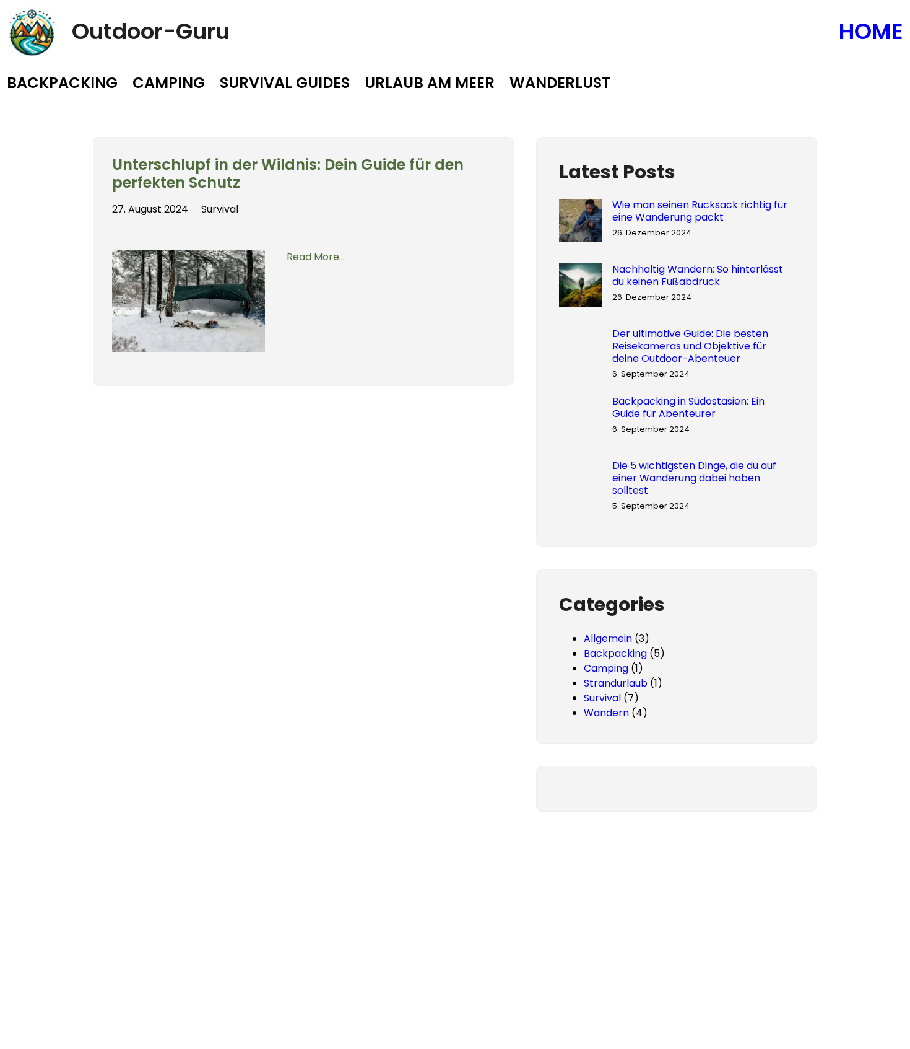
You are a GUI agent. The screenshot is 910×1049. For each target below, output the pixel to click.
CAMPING (168, 82)
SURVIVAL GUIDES (285, 82)
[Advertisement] (455, 958)
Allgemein (608, 638)
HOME (871, 31)
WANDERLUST (559, 82)
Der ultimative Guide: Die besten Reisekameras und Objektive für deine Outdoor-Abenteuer (690, 346)
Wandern (606, 713)
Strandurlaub (616, 683)
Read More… (316, 257)
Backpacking (615, 653)
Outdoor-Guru (151, 31)
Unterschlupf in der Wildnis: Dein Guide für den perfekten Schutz (288, 174)
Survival (219, 209)
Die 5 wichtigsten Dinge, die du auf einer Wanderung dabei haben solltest (694, 478)
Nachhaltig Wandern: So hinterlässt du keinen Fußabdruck (697, 275)
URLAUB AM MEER (430, 82)
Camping (606, 668)
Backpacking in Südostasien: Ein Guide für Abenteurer (688, 407)
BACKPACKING (62, 82)
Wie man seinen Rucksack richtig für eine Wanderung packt (699, 211)
